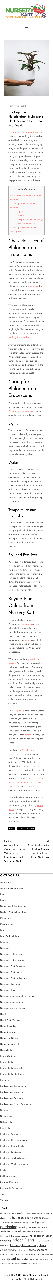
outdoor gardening (26, 1254)
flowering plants (37, 1222)
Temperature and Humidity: (28, 219)
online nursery (8, 1250)
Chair (2, 1222)
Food (2, 930)
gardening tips (40, 1227)
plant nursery (30, 1259)
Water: (18, 215)
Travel (3, 1194)
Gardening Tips (7, 990)
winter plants (38, 1263)
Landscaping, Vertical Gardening (15, 1104)
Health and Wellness (10, 1020)
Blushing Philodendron (19, 337)
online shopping (38, 1250)
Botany (3, 900)
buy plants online (36, 1218)
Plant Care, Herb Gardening (13, 1140)
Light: (18, 211)
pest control (4, 1259)
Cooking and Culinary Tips (13, 912)
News (7, 1245)
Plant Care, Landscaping (11, 1152)
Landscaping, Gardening (11, 1092)
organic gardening (10, 1254)
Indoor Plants (26, 828)
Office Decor (6, 1116)
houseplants (5, 1235)
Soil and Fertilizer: (24, 223)
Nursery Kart (19, 1245)
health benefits (14, 1231)
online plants (22, 1250)
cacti (47, 1218)
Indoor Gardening (8, 1056)
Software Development (11, 1182)
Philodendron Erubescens (20, 411)
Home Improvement (9, 1044)
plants (49, 1259)
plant (27, 640)
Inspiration (5, 1080)
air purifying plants (8, 1213)
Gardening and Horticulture (13, 978)
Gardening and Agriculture (13, 966)
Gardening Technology (10, 984)
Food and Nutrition (9, 936)
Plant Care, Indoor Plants (12, 1146)
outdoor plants (39, 1254)
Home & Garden (8, 1032)
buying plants (17, 710)
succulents (11, 1263)
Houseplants (6, 1050)
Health (3, 1014)
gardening (8, 1227)
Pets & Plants (6, 1128)
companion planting (21, 1223)
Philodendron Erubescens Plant (23, 132)
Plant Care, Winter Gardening (14, 1164)
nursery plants (37, 1245)
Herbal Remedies (8, 1026)
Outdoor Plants (7, 1122)
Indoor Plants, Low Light (11, 1068)
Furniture (4, 942)
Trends (17, 1263)
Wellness (4, 1200)
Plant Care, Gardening (10, 1134)
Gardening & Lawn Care (11, 954)
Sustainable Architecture (11, 1188)
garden (28, 734)
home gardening (37, 1232)
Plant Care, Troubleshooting (13, 1158)
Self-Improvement (8, 1176)
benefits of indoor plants (26, 1213)
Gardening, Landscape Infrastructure (17, 996)
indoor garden (36, 1236)
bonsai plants (41, 1213)
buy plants (19, 1217)
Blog (12, 828)
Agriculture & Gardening (12, 888)
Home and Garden (9, 1038)
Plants (3, 1170)
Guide (3, 1231)
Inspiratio (38, 1240)
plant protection (41, 1259)
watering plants (26, 1263)
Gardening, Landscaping (11, 1002)
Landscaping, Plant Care (11, 1098)
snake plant (3, 1263)
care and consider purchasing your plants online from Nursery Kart (26, 782)
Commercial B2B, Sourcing (13, 906)
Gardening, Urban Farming (13, 1008)
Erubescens (27, 624)
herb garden (27, 1232)
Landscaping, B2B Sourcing (13, 1086)
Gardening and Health (11, 972)
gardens (34, 286)
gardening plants (25, 1227)
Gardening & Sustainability (12, 960)
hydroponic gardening (19, 1236)
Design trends (6, 924)
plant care (15, 1258)
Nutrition (4, 1110)
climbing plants (10, 1223)
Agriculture (5, 882)
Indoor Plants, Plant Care (12, 1074)
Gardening (5, 948)
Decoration (5, 918)
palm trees (49, 1254)
